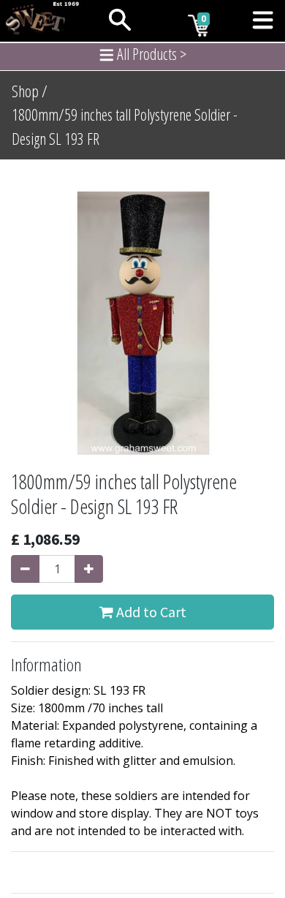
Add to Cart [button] (149, 612)
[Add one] (89, 569)
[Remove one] (25, 569)
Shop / (30, 91)
